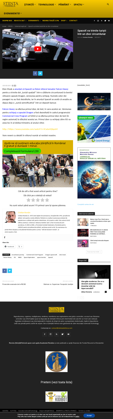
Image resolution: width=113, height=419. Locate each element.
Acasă (4, 26)
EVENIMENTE (33, 20)
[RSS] (101, 21)
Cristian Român (88, 37)
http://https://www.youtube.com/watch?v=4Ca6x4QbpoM (30, 129)
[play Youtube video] (37, 49)
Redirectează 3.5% (50, 20)
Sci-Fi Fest (13, 411)
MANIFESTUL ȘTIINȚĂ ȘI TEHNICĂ (66, 411)
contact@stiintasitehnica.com (61, 328)
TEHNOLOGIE (46, 4)
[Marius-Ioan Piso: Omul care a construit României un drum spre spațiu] (83, 222)
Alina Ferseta (86, 292)
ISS (15, 257)
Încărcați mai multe (93, 252)
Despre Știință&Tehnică (46, 411)
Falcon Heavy (8, 109)
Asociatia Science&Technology (27, 411)
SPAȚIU (78, 4)
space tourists (41, 257)
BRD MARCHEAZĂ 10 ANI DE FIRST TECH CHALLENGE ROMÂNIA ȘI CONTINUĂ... (99, 232)
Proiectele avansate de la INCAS (14, 284)
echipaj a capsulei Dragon (21, 112)
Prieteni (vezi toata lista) (56, 382)
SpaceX (50, 257)
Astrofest (5, 411)
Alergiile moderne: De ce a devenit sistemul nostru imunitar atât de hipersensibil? (92, 284)
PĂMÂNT (63, 4)
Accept (89, 415)
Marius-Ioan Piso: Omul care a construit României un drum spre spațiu (100, 221)
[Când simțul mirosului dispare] (83, 243)
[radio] (28, 200)
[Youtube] (109, 21)
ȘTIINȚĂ (29, 4)
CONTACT (73, 20)
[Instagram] (98, 21)
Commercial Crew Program (15, 116)
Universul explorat (20, 26)
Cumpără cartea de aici (85, 204)
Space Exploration (29, 257)
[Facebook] (94, 21)
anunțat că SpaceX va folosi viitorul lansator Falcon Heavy (41, 89)
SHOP (63, 20)
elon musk (62, 254)
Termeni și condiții (84, 411)
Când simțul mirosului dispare (99, 240)
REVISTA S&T (19, 20)
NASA (19, 257)
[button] (108, 5)
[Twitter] (105, 21)
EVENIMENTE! (12, 13)
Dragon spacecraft (51, 254)
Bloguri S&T (83, 260)
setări (77, 417)
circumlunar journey (18, 254)
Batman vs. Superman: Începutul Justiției (58, 284)
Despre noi (7, 20)
